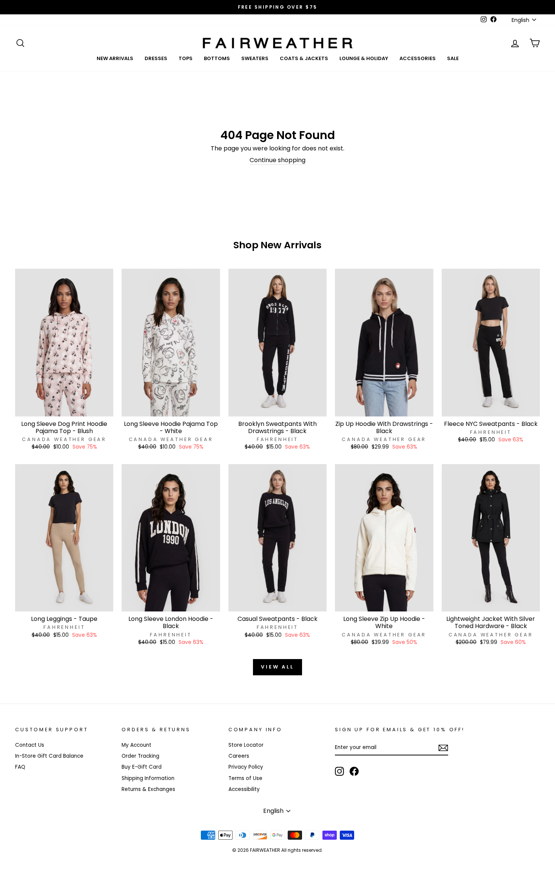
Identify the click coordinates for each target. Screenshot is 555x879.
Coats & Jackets (304, 58)
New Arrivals (115, 58)
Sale (453, 58)
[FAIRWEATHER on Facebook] (354, 771)
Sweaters (254, 58)
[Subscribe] (443, 747)
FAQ (20, 767)
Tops (186, 58)
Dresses (156, 58)
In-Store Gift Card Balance (49, 756)
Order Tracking (140, 756)
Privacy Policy (245, 767)
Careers (238, 756)
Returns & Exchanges (148, 789)
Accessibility (244, 789)
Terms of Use (245, 778)
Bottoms (217, 58)
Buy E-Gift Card (142, 767)
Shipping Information (148, 778)
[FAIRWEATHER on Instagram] (339, 771)
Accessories (417, 58)
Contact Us (29, 745)
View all (277, 666)
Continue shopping (277, 160)
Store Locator (246, 745)
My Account (136, 745)
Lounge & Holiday (363, 58)
